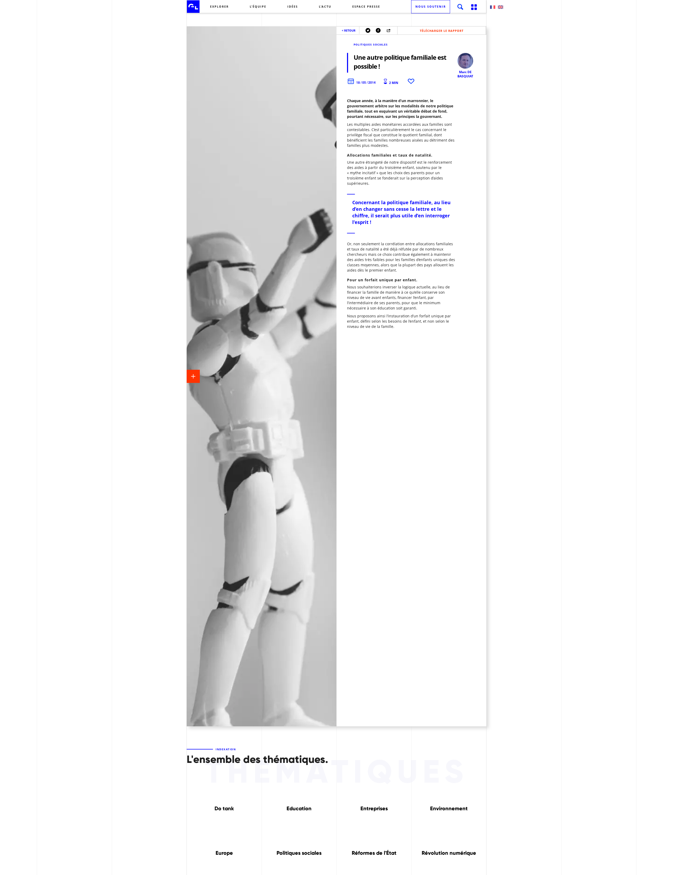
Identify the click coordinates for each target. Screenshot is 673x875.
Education (299, 808)
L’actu (325, 6)
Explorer (219, 6)
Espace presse (366, 6)
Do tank (224, 808)
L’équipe (258, 6)
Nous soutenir (430, 6)
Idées (292, 6)
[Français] (493, 7)
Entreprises (374, 808)
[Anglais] (500, 7)
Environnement (449, 808)
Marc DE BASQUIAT (465, 74)
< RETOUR (348, 30)
